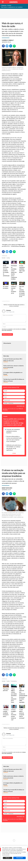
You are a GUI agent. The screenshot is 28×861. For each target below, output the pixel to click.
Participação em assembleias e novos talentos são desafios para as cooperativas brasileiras (14, 272)
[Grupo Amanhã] (13, 2)
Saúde (8, 681)
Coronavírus (14, 681)
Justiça (8, 257)
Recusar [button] (7, 857)
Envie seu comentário (7, 334)
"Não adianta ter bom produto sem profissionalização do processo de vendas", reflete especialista (23, 695)
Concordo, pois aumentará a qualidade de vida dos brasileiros (13, 431)
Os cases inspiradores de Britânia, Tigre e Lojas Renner (22, 269)
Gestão (3, 257)
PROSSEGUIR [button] (19, 857)
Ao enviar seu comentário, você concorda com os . (14, 330)
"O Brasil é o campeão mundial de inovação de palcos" (5, 713)
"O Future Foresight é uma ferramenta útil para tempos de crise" (13, 714)
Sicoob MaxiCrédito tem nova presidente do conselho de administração (6, 270)
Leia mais (14, 840)
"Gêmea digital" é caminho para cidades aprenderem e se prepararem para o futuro (14, 695)
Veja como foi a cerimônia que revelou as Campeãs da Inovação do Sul (22, 291)
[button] (3, 2)
